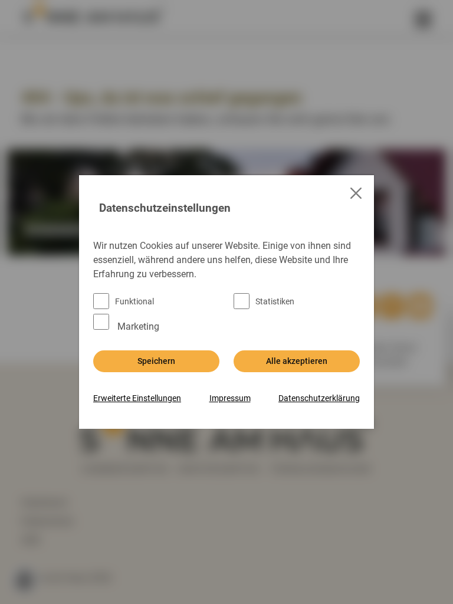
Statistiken (274, 301)
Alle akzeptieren (296, 361)
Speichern (156, 361)
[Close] (356, 193)
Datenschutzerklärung (319, 398)
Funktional (134, 301)
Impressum (230, 398)
